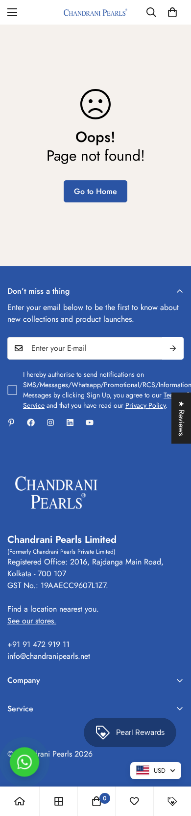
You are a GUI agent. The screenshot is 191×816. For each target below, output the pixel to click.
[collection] (59, 801)
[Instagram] (50, 422)
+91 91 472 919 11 (38, 644)
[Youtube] (90, 422)
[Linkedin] (70, 422)
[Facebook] (31, 422)
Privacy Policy (145, 405)
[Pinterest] (11, 422)
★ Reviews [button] (181, 418)
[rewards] (172, 801)
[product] (19, 801)
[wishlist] (134, 801)
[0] (172, 12)
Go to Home (95, 191)
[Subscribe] (173, 348)
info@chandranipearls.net (48, 656)
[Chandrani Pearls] (95, 12)
